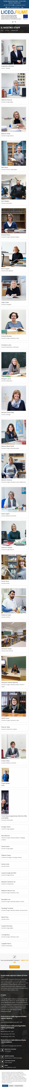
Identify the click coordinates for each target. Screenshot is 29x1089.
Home (2, 30)
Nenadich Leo (5, 899)
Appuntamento (14, 966)
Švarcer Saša (5, 727)
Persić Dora (5, 581)
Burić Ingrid (5, 269)
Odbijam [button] (11, 1085)
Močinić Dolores (6, 480)
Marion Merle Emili (7, 446)
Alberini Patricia (6, 100)
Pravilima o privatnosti (7, 1082)
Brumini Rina (5, 235)
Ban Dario (4, 167)
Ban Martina (5, 836)
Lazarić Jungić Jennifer (8, 873)
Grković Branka (6, 336)
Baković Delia (5, 134)
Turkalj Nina (5, 935)
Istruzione (7, 30)
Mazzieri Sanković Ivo (8, 882)
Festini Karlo (5, 846)
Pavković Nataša (6, 547)
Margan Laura (6, 379)
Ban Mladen (5, 201)
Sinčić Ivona (5, 718)
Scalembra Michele (7, 66)
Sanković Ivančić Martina (9, 682)
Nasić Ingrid (5, 514)
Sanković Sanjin (6, 649)
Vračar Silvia (5, 761)
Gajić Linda (5, 302)
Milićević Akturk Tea (8, 891)
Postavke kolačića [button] (18, 1085)
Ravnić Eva (4, 917)
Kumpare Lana (6, 345)
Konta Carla (5, 864)
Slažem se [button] (5, 1085)
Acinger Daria (5, 827)
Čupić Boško (5, 783)
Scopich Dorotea (6, 926)
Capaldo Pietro (6, 944)
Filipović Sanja (6, 855)
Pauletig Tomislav (7, 908)
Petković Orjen (6, 615)
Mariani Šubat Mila (7, 412)
